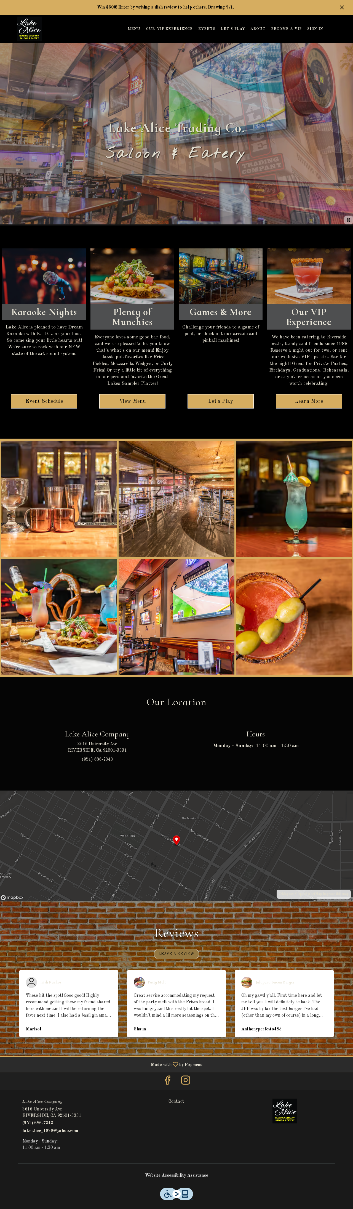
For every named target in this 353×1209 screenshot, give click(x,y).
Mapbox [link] (288, 894)
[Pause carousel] (348, 220)
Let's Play (233, 29)
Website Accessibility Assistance (176, 1175)
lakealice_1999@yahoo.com (50, 1131)
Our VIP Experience (169, 29)
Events (206, 29)
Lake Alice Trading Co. (285, 1111)
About (258, 29)
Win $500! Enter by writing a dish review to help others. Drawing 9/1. (165, 7)
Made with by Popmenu (103, 1064)
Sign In (315, 29)
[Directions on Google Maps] (176, 846)
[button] (59, 499)
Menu (134, 29)
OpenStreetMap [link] (310, 894)
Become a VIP (286, 29)
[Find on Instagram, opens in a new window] (186, 1082)
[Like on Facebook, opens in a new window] (167, 1082)
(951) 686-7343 (37, 1123)
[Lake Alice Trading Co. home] (29, 29)
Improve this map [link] (336, 894)
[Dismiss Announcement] (342, 7)
